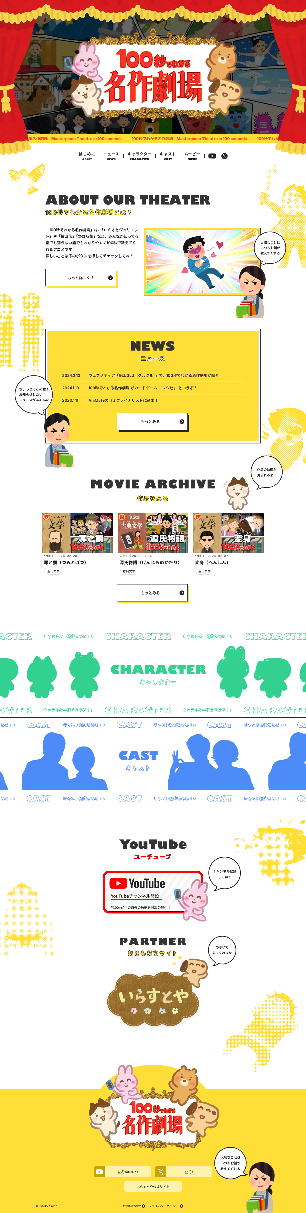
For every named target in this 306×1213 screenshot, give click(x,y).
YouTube (212, 156)
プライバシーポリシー (164, 1206)
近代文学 (53, 571)
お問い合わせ (132, 1206)
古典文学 (129, 571)
